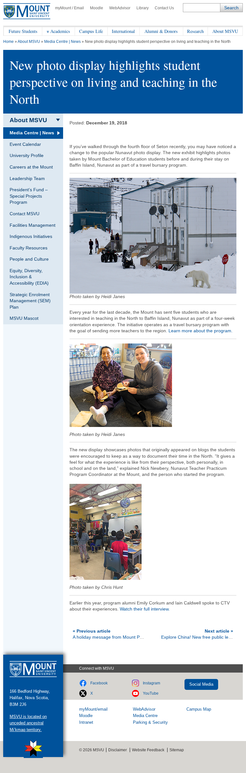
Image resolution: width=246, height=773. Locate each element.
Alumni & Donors (161, 31)
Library (142, 8)
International (123, 31)
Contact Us (164, 8)
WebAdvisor (119, 8)
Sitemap (176, 750)
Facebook (99, 683)
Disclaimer (117, 750)
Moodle (96, 8)
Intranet (86, 722)
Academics (60, 31)
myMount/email (93, 709)
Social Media (201, 684)
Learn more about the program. (200, 330)
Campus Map (198, 709)
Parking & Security (150, 722)
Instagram (151, 683)
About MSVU (225, 31)
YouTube (151, 693)
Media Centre (145, 715)
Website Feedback (148, 750)
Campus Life (91, 31)
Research (195, 31)
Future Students (23, 31)
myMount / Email (69, 8)
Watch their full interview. (145, 608)
